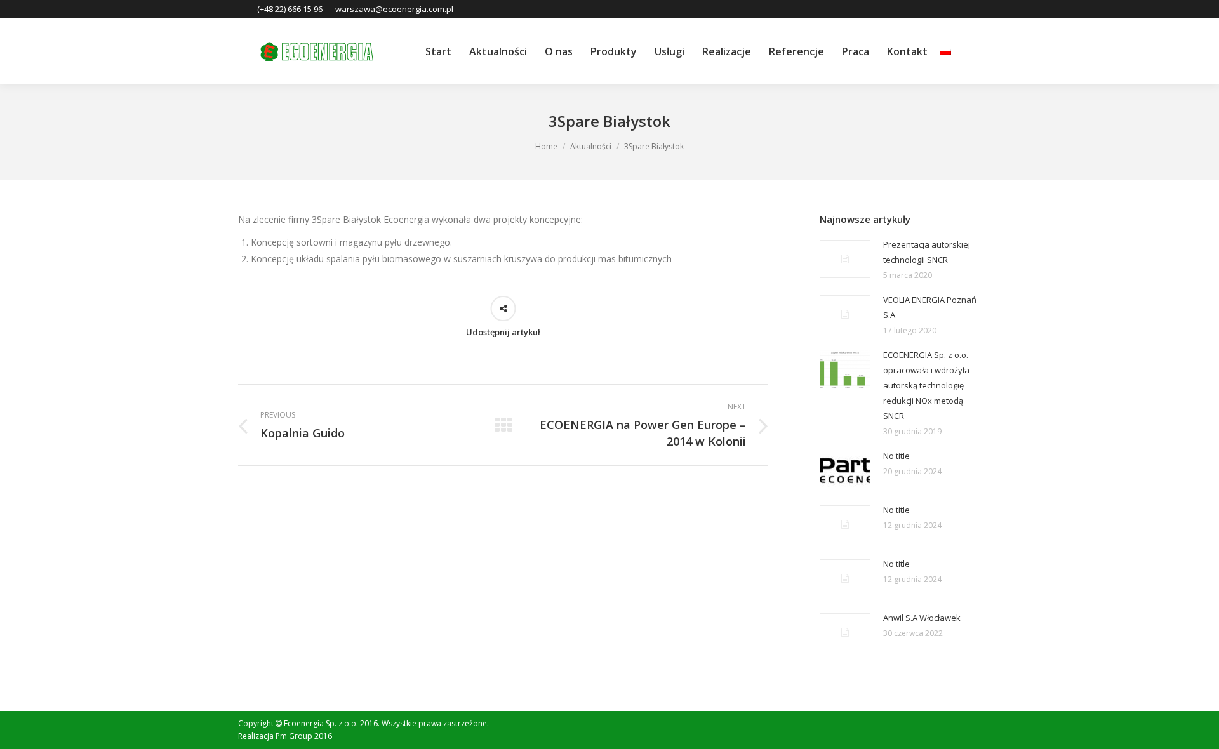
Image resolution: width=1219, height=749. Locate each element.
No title (896, 455)
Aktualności (590, 146)
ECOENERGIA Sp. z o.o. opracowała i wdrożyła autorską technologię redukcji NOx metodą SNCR (926, 385)
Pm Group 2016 (304, 736)
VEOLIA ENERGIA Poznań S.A (929, 307)
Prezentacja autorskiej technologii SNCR (926, 252)
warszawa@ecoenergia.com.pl (394, 9)
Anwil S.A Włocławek (922, 617)
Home (546, 146)
